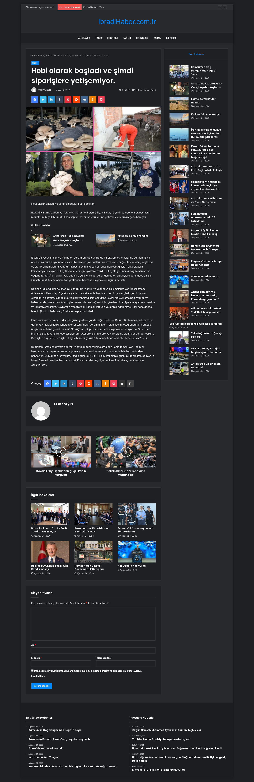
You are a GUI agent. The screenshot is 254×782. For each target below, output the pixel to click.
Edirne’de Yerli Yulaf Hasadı (97, 7)
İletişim (171, 38)
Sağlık (127, 38)
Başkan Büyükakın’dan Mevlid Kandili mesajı (49, 567)
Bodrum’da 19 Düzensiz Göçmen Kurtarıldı (196, 324)
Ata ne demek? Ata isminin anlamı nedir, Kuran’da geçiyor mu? (205, 295)
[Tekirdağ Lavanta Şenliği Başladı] (179, 337)
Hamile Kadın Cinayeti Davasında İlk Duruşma (89, 567)
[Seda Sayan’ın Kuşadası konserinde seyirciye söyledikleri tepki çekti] (179, 186)
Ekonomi (112, 38)
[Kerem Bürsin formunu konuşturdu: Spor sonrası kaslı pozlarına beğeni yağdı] (179, 151)
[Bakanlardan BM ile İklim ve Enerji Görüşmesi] (93, 514)
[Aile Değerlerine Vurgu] (137, 551)
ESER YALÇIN (44, 90)
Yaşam (157, 38)
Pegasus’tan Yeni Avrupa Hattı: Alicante (207, 262)
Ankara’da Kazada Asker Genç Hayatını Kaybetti (206, 85)
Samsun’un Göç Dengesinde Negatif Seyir (204, 70)
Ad (33, 644)
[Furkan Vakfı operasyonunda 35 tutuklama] (137, 514)
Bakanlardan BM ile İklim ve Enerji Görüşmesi (91, 530)
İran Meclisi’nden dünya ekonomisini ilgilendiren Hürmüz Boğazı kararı (206, 133)
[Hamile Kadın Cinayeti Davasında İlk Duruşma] (93, 551)
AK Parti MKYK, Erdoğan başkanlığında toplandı (206, 350)
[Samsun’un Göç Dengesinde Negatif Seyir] (179, 71)
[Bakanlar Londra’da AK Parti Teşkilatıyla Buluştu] (50, 514)
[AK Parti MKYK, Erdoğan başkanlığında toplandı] (179, 353)
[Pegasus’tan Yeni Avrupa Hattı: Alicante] (179, 265)
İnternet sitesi (103, 657)
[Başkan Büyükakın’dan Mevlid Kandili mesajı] (50, 551)
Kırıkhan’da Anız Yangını (133, 236)
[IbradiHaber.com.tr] (127, 21)
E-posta (36, 657)
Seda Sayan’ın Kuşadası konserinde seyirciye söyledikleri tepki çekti (206, 185)
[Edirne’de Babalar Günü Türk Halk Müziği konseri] (179, 313)
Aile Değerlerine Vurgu (132, 566)
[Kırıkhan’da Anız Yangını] (105, 240)
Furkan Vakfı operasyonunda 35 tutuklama (136, 530)
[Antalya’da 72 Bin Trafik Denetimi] (179, 368)
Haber (98, 38)
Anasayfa (84, 38)
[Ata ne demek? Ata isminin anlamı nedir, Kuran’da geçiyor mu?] (179, 296)
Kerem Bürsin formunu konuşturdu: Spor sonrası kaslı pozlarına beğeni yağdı (205, 152)
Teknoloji (142, 38)
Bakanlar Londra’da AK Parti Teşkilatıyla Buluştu (49, 530)
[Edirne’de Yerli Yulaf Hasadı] (179, 103)
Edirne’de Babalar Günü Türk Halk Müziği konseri (206, 310)
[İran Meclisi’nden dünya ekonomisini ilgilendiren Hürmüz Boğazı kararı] (179, 134)
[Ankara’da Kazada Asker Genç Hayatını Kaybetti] (40, 240)
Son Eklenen (196, 54)
